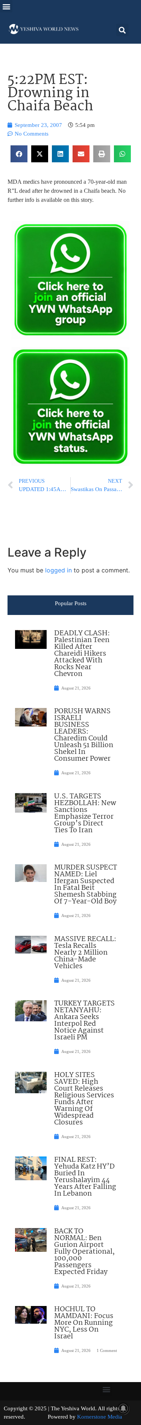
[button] (6, 6)
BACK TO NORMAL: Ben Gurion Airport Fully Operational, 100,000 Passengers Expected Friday (84, 1252)
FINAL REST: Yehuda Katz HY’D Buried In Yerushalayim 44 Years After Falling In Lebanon (85, 1176)
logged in (58, 570)
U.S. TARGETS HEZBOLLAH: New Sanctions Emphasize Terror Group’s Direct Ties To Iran (85, 813)
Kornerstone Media (99, 1417)
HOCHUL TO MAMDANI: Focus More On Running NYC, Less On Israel (83, 1323)
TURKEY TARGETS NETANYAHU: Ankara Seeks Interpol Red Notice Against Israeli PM (84, 1020)
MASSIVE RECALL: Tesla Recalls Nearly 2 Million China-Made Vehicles (85, 953)
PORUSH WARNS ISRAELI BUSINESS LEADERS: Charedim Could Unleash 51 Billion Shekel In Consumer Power (83, 735)
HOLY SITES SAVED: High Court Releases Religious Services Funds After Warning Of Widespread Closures (84, 1099)
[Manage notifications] (123, 1408)
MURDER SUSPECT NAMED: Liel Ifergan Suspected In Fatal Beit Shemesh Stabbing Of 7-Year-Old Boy (85, 884)
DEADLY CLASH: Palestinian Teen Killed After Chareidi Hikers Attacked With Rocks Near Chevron (82, 654)
